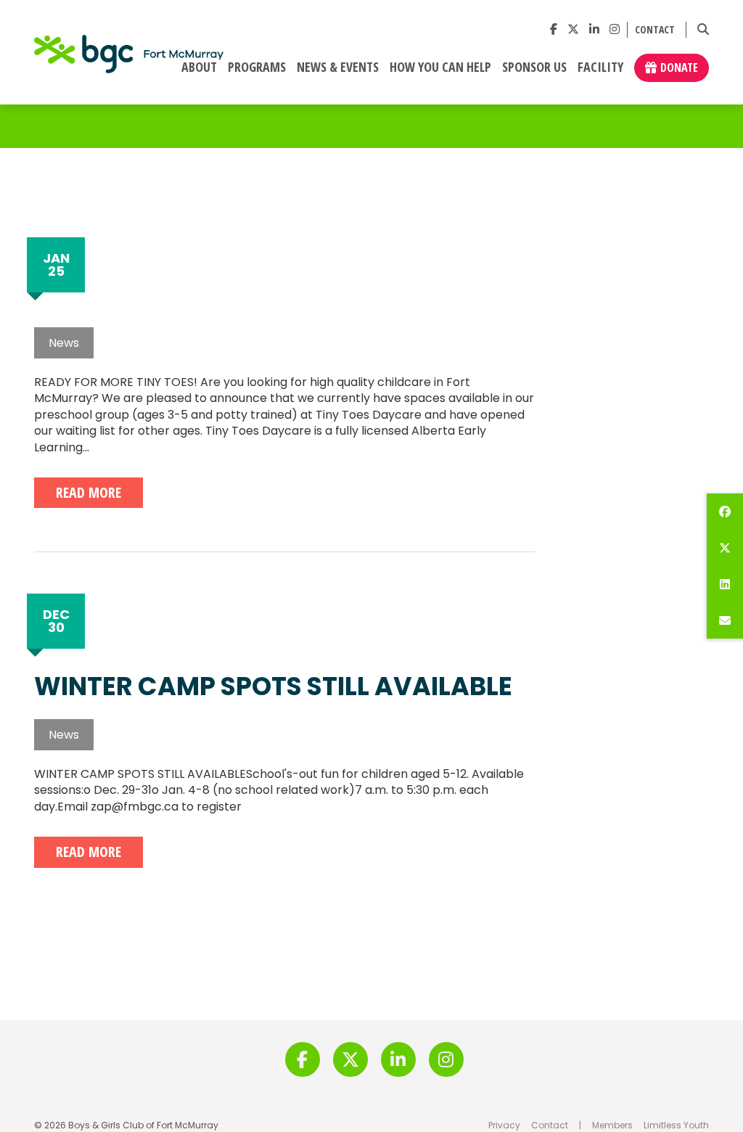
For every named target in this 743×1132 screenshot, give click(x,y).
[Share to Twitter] (725, 548)
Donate (679, 67)
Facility (600, 67)
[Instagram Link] (614, 29)
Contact (655, 30)
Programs (257, 67)
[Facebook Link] (553, 29)
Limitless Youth (676, 1125)
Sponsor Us (534, 67)
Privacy (504, 1125)
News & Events (338, 67)
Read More (88, 492)
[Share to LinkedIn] (725, 584)
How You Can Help (440, 67)
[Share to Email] (725, 620)
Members (612, 1125)
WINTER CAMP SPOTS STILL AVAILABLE (273, 686)
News (64, 343)
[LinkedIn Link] (594, 29)
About (199, 67)
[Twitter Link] (573, 29)
